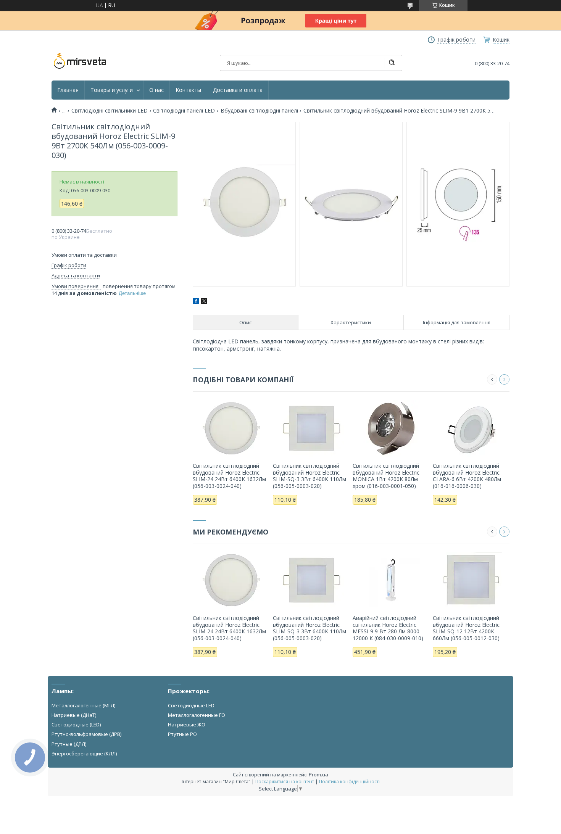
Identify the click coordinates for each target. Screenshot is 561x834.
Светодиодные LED (191, 705)
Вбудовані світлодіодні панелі (259, 110)
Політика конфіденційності (349, 781)
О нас (156, 90)
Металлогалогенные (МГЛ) (83, 705)
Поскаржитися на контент (284, 781)
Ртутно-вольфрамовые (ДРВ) (86, 734)
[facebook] (196, 302)
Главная (68, 90)
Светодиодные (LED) (76, 724)
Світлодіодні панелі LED (184, 110)
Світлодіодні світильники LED (109, 110)
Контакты (188, 90)
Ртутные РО (182, 734)
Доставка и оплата (238, 90)
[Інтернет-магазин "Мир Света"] (80, 61)
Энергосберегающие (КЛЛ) (84, 753)
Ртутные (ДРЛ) (69, 744)
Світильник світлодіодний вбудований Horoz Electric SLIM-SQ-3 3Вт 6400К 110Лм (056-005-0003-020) (309, 475)
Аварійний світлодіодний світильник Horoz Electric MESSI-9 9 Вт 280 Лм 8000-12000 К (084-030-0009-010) (388, 628)
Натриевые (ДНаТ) (74, 715)
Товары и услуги (111, 90)
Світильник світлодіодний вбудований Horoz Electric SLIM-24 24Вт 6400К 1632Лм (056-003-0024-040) (229, 475)
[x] (204, 302)
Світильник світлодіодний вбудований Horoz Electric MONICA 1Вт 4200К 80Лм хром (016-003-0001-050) (386, 475)
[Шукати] (391, 63)
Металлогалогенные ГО (196, 715)
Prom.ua (318, 774)
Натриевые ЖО (186, 724)
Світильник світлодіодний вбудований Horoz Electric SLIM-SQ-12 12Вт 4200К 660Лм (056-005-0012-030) (466, 628)
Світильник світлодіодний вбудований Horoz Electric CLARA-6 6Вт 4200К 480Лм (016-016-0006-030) (467, 475)
